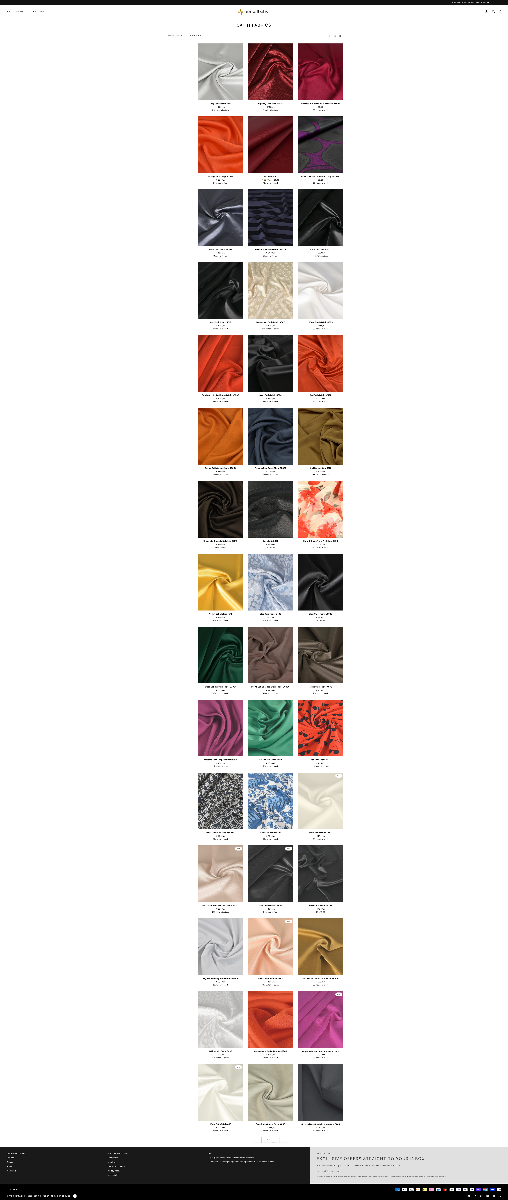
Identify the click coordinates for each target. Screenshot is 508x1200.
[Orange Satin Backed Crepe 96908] (270, 1019)
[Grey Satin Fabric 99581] (220, 217)
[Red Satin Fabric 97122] (320, 363)
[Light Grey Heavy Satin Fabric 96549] (220, 946)
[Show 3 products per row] (335, 36)
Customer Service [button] (118, 1154)
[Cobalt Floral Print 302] (270, 801)
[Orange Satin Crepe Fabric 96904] (220, 436)
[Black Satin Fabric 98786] (320, 873)
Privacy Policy (114, 1171)
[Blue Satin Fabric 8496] (270, 582)
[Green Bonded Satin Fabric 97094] (220, 655)
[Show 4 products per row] (340, 36)
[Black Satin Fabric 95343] (320, 582)
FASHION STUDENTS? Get (255, 2)
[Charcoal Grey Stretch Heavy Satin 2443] (320, 1092)
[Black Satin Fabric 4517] (320, 217)
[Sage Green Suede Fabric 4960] (270, 1092)
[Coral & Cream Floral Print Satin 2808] (320, 509)
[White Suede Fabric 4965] (320, 290)
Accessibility (113, 1175)
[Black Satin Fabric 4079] (270, 363)
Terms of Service (61, 1196)
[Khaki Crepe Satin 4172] (320, 436)
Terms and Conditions (345, 1176)
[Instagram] (487, 1196)
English (13, 1190)
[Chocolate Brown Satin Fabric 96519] (220, 509)
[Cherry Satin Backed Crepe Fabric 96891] (320, 71)
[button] (34, 11)
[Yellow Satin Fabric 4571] (220, 582)
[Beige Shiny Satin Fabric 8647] (270, 290)
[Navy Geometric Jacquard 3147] (220, 801)
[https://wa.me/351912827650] (500, 1196)
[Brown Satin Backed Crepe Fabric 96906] (270, 655)
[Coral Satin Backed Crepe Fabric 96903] (220, 363)
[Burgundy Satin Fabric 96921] (270, 71)
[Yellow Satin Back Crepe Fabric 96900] (320, 946)
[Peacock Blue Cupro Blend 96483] (270, 436)
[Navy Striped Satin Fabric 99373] (270, 217)
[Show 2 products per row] (330, 36)
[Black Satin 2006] (270, 509)
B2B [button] (210, 1154)
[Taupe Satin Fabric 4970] (320, 655)
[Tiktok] (475, 1196)
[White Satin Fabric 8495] (220, 1019)
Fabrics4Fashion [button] (16, 1154)
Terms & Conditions (116, 1166)
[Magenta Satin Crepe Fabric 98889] (220, 728)
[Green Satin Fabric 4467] (270, 728)
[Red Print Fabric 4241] (320, 728)
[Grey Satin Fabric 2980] (220, 71)
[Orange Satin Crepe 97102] (220, 144)
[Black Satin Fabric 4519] (220, 290)
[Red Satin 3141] (270, 144)
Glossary (11, 1162)
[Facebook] (469, 1196)
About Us (112, 1162)
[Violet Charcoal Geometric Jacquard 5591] (320, 144)
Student (10, 1166)
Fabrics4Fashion (18, 1196)
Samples (10, 1158)
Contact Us (113, 1158)
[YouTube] (494, 1196)
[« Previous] (258, 1140)
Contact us (442, 1176)
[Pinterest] (481, 1196)
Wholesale (11, 1171)
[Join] (499, 1171)
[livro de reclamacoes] (77, 1196)
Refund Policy (41, 1196)
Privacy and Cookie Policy (363, 1176)
